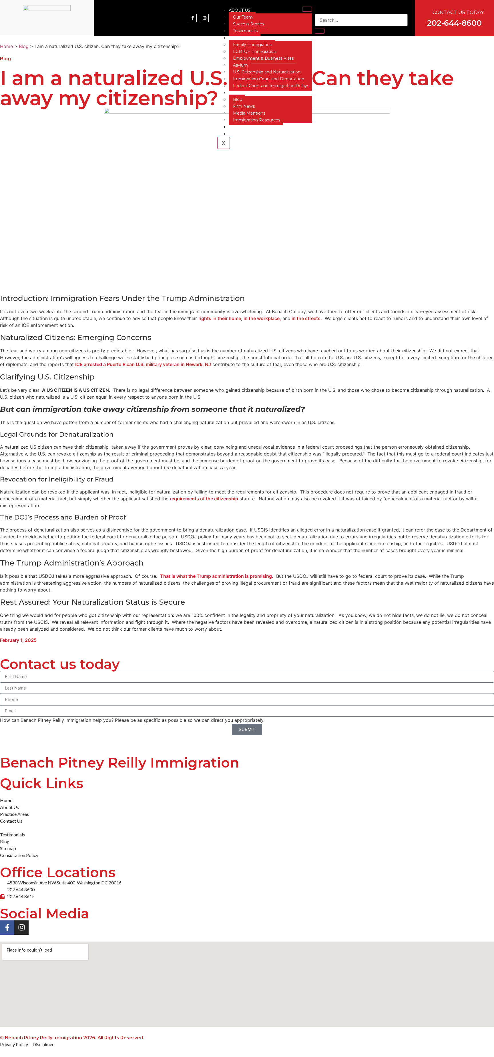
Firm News (244, 106)
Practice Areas (247, 37)
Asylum (240, 65)
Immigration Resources (256, 120)
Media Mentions (249, 113)
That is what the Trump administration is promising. (216, 576)
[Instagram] (205, 18)
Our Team (243, 17)
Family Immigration (252, 44)
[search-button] (319, 31)
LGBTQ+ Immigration (254, 51)
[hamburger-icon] (307, 9)
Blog (237, 99)
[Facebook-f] (193, 18)
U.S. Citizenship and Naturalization (266, 72)
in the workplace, (262, 318)
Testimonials (245, 30)
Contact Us (242, 126)
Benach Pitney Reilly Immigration (119, 762)
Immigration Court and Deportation (268, 78)
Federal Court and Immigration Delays (271, 85)
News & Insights (248, 92)
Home (6, 46)
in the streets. (306, 318)
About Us (239, 10)
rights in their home (219, 318)
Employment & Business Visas (263, 58)
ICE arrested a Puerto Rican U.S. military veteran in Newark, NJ (143, 364)
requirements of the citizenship (204, 498)
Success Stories (248, 24)
